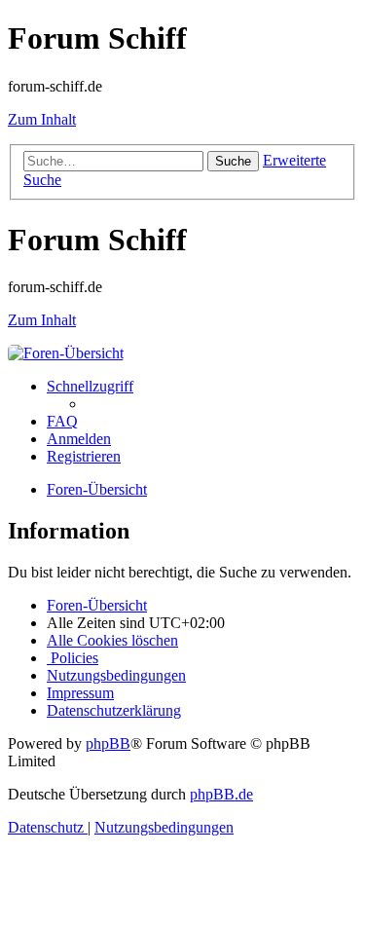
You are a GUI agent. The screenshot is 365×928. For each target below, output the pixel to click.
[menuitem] (62, 421)
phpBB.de (221, 794)
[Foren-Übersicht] (66, 353)
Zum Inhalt (42, 119)
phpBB (108, 743)
